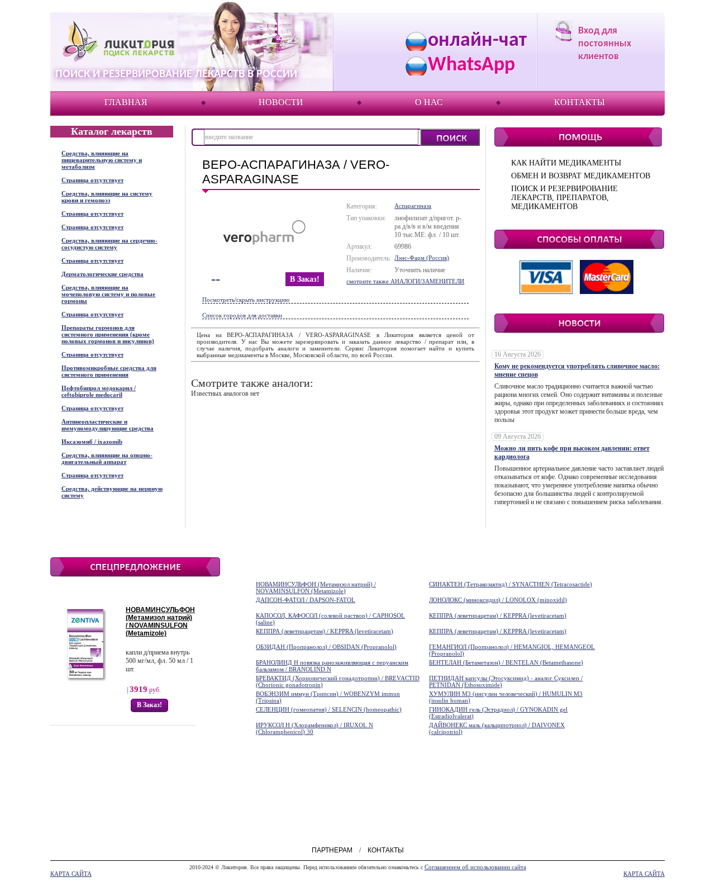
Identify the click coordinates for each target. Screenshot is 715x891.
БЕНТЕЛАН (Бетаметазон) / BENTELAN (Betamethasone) (506, 662)
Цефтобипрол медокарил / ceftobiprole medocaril (98, 391)
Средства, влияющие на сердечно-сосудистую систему (109, 243)
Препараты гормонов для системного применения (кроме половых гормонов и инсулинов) (107, 334)
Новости (281, 102)
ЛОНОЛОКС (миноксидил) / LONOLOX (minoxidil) (498, 599)
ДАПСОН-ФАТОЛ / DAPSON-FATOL (305, 599)
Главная (125, 102)
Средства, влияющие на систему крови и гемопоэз (106, 196)
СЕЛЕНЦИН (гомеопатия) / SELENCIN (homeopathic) (329, 709)
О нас (429, 102)
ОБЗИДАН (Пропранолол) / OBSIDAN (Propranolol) (326, 646)
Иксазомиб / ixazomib (91, 441)
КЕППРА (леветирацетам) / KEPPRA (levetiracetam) (497, 615)
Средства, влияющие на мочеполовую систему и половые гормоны (108, 294)
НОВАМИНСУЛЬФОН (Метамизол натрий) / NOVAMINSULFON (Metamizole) (160, 621)
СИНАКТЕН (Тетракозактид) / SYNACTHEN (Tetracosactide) (510, 584)
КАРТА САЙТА (71, 873)
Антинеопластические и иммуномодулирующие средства (107, 425)
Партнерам (332, 850)
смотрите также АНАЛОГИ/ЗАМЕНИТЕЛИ (405, 281)
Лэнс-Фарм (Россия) (421, 257)
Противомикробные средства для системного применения (108, 371)
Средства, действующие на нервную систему (112, 492)
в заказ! (305, 279)
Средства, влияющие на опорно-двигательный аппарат (106, 458)
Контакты (579, 102)
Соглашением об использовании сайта (475, 867)
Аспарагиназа (412, 205)
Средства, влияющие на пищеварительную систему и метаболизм (101, 160)
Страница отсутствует (92, 180)
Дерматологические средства (102, 274)
